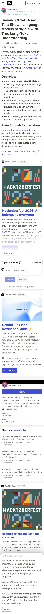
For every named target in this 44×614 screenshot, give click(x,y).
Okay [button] (6, 609)
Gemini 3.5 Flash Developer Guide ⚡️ (17, 327)
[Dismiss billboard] (40, 556)
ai (21, 43)
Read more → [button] (9, 370)
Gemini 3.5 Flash (10, 333)
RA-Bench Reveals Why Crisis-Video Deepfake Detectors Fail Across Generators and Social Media (21, 457)
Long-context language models (17, 130)
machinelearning (10, 43)
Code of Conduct (15, 287)
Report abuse (30, 287)
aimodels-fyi (13, 9)
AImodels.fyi (32, 68)
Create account (34, 3)
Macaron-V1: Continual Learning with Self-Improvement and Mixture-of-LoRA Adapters (21, 473)
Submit (10, 279)
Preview (22, 279)
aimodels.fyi (26, 14)
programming (31, 43)
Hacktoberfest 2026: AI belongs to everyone (20, 213)
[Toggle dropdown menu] (40, 162)
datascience (8, 47)
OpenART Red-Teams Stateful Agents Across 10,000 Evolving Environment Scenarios (21, 440)
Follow (22, 392)
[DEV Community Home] (9, 3)
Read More (8, 253)
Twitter (17, 71)
